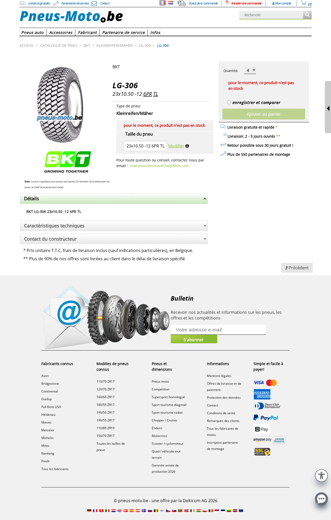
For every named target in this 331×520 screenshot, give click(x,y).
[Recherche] (307, 15)
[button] (321, 474)
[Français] (162, 3)
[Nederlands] (170, 3)
